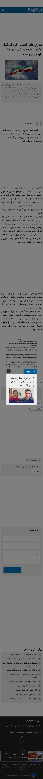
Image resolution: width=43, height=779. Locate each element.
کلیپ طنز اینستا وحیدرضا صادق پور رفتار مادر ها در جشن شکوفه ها (22, 381)
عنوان (28, 371)
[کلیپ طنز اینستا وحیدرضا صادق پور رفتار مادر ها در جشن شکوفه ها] (21, 395)
